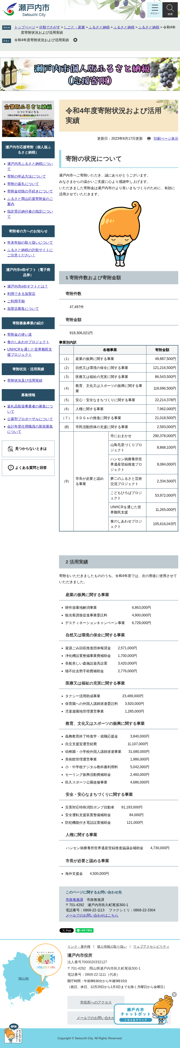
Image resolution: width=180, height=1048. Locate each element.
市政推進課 (74, 900)
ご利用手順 (16, 301)
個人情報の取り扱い (112, 946)
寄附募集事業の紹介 (28, 323)
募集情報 (28, 395)
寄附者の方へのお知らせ (28, 231)
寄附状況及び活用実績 (24, 380)
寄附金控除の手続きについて (30, 191)
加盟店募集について (23, 309)
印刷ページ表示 (166, 138)
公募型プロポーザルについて (30, 419)
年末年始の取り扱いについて (30, 242)
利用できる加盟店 (21, 294)
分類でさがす (49, 27)
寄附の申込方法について (26, 176)
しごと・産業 (74, 27)
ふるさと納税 (99, 27)
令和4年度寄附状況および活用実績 (41, 40)
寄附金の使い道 (19, 334)
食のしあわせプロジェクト (28, 342)
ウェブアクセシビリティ (151, 946)
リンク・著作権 (78, 946)
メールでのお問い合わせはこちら (92, 915)
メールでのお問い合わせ (96, 1018)
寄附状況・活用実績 (28, 369)
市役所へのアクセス (96, 1002)
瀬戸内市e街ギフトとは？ (27, 286)
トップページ (24, 27)
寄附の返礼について (23, 184)
